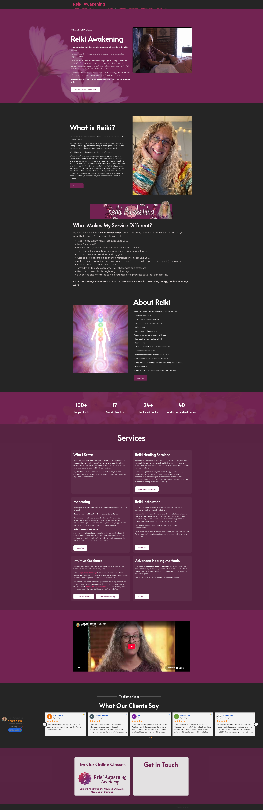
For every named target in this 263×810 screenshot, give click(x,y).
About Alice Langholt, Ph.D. (92, 9)
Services (109, 9)
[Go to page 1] (151, 737)
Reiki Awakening (89, 4)
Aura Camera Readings (96, 587)
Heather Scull (58, 715)
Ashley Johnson (229, 715)
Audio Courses (147, 9)
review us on (14, 730)
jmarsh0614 (185, 715)
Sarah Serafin (100, 715)
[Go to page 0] (149, 737)
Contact (159, 9)
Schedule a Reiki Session (128, 9)
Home (76, 9)
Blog (166, 9)
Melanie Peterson (145, 715)
